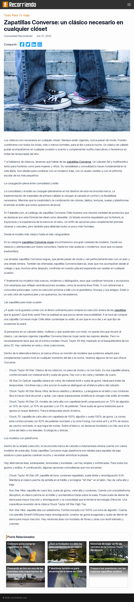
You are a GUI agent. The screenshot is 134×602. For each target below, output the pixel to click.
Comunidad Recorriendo (18, 36)
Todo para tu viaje (17, 15)
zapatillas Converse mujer (38, 242)
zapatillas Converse (79, 161)
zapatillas (120, 310)
